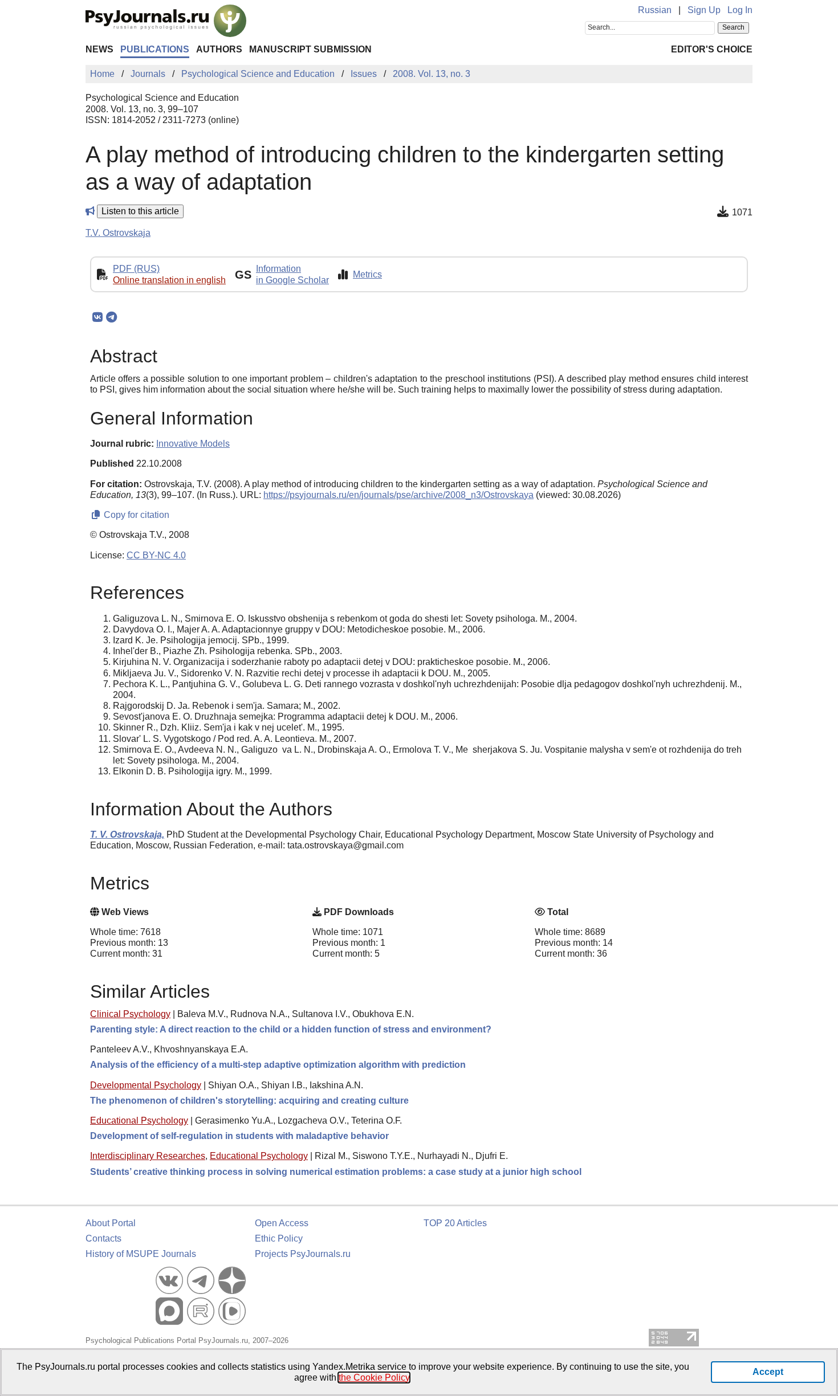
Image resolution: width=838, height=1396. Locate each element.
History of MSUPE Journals (141, 1254)
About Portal (111, 1223)
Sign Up (704, 10)
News (99, 49)
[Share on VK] (97, 317)
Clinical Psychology (130, 1014)
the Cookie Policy (374, 1377)
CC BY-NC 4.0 (156, 555)
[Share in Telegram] (111, 317)
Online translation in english (169, 280)
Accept (767, 1372)
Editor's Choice (711, 49)
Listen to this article (140, 211)
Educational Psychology (139, 1120)
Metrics (367, 274)
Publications (154, 49)
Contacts (103, 1238)
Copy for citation (135, 515)
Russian (655, 10)
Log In (739, 10)
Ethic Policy (279, 1238)
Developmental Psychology (145, 1085)
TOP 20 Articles (455, 1223)
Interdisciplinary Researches (147, 1156)
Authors (219, 49)
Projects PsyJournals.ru (303, 1254)
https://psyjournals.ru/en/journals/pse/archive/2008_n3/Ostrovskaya (398, 495)
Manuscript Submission (310, 49)
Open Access (281, 1223)
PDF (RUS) (136, 269)
